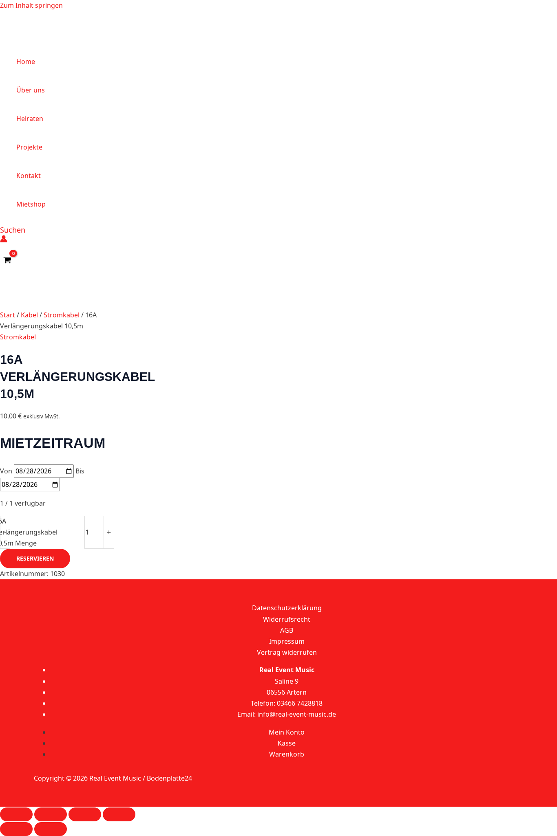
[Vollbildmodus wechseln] (50, 814)
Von (6, 470)
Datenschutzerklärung (287, 607)
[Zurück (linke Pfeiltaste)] (16, 829)
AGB (286, 630)
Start (7, 314)
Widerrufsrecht (286, 619)
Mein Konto (287, 732)
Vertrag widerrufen (287, 652)
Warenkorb (286, 754)
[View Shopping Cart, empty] (7, 260)
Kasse (287, 743)
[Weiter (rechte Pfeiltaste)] (50, 829)
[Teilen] (85, 814)
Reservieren (35, 558)
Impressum (287, 641)
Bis (79, 470)
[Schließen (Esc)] (119, 814)
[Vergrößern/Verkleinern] (16, 814)
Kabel (29, 314)
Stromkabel (62, 314)
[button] (12, 230)
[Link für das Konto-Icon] (3, 240)
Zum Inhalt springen (31, 5)
